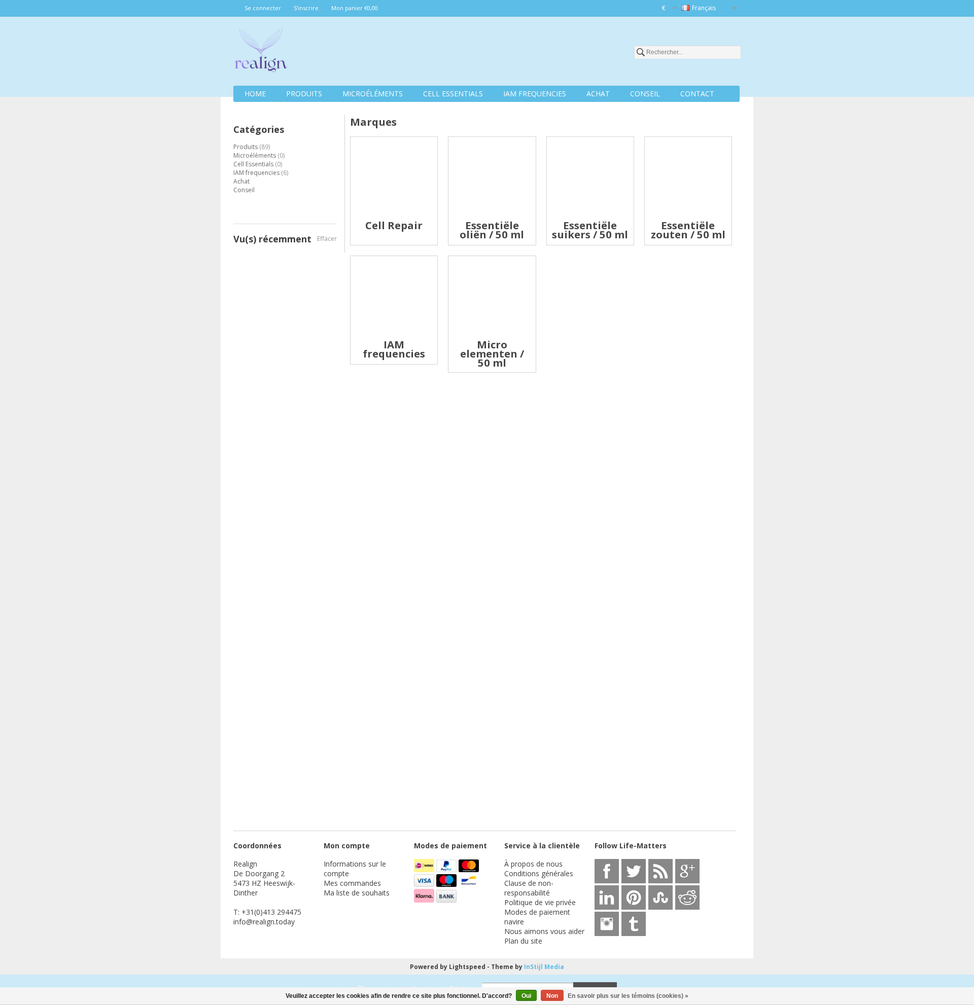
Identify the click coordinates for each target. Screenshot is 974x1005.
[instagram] (607, 924)
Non (552, 995)
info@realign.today (264, 921)
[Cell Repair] (394, 216)
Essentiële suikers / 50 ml (590, 229)
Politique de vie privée (540, 902)
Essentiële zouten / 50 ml (688, 229)
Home (255, 93)
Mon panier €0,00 (354, 8)
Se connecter (263, 8)
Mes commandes (352, 883)
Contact (697, 93)
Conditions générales (538, 873)
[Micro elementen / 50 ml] (492, 335)
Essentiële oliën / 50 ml (492, 229)
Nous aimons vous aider (544, 931)
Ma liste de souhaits (357, 893)
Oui (526, 995)
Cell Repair (394, 225)
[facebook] (607, 871)
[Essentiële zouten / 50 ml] (688, 216)
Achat (598, 93)
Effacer (327, 238)
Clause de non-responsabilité (528, 888)
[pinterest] (633, 897)
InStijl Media (544, 966)
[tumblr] (633, 924)
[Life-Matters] (260, 52)
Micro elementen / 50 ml (492, 353)
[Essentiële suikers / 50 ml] (590, 216)
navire (514, 921)
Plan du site (523, 941)
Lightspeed (467, 966)
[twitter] (633, 871)
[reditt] (687, 897)
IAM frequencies (534, 93)
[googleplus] (687, 871)
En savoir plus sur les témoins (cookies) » (628, 995)
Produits (304, 93)
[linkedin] (607, 897)
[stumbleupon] (660, 897)
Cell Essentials (453, 93)
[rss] (660, 871)
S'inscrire (306, 8)
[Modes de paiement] (425, 869)
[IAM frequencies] (394, 335)
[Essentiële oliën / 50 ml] (492, 216)
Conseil (645, 93)
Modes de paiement (537, 912)
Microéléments (372, 93)
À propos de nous (533, 864)
